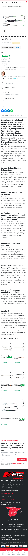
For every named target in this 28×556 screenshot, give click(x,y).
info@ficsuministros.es (7, 499)
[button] (4, 31)
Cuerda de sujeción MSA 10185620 (6, 356)
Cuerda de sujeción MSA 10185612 (10, 418)
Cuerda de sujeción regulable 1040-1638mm (19, 357)
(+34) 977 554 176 (7, 493)
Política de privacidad (6, 535)
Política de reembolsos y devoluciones (10, 539)
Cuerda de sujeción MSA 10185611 (19, 384)
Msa (6, 6)
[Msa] (6, 57)
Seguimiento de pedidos (18, 535)
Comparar (11, 347)
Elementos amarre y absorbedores (15, 106)
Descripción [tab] (4, 115)
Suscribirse (22, 459)
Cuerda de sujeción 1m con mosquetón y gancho (7, 385)
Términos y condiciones (17, 463)
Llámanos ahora (15, 78)
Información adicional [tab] (15, 115)
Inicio (2, 6)
